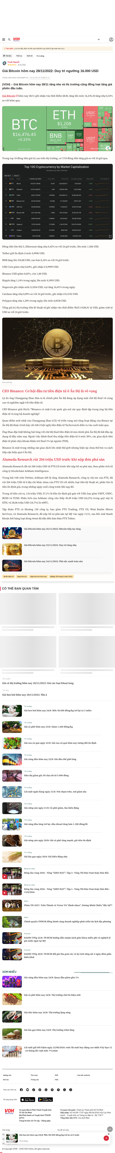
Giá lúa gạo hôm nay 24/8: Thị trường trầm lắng (49, 1029)
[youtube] (27, 1090)
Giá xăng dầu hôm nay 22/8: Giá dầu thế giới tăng (50, 759)
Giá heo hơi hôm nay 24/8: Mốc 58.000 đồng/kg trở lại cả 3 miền (57, 710)
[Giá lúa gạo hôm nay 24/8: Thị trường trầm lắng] (12, 1034)
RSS (56, 1075)
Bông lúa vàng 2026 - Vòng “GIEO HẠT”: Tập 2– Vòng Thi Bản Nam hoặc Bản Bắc (66, 872)
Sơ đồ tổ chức (63, 1130)
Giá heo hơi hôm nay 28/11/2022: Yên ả (24, 694)
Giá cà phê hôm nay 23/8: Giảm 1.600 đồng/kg (48, 726)
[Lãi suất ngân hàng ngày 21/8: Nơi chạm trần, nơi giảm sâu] (12, 792)
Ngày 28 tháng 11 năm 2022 (61, 576)
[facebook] (21, 1090)
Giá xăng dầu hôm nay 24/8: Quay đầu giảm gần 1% (51, 977)
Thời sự (19, 56)
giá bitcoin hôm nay (39, 576)
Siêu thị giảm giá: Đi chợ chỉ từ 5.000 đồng (46, 775)
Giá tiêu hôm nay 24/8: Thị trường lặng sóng (47, 1012)
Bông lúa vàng (29, 869)
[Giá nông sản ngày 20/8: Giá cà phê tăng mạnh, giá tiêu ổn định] (12, 841)
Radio (26, 901)
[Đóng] (108, 1134)
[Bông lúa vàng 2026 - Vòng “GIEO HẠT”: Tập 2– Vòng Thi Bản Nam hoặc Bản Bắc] (12, 873)
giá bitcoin (23, 576)
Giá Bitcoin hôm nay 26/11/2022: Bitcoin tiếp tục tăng (52, 528)
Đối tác (6, 1080)
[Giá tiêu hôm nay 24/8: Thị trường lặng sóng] (12, 1017)
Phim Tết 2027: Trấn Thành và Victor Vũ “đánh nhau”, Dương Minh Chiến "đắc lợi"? (68, 905)
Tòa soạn (34, 1075)
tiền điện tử (9, 576)
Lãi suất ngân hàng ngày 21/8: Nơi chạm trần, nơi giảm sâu (55, 791)
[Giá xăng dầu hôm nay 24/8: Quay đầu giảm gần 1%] (12, 982)
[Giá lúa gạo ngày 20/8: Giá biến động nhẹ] (12, 857)
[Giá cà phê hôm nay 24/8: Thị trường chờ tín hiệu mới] (12, 999)
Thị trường (40, 56)
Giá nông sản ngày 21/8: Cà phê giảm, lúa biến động (51, 807)
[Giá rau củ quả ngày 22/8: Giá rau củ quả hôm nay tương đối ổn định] (12, 743)
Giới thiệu (6, 1130)
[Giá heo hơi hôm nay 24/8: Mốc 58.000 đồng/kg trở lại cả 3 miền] (12, 711)
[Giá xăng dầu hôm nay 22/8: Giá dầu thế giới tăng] (12, 759)
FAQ (56, 1080)
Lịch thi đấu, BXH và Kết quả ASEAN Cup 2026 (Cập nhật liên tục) (39, 49)
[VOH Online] (16, 40)
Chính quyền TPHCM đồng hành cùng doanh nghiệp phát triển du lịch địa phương (67, 921)
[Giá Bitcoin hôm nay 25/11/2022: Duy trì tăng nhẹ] (12, 549)
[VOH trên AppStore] (28, 1100)
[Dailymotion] (71, 1090)
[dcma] (58, 1090)
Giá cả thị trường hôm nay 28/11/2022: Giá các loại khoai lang (38, 683)
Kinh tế (29, 56)
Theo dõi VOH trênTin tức (39, 77)
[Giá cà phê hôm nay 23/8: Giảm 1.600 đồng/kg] (12, 727)
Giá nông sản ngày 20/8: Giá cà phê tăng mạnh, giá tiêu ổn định (57, 840)
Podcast (27, 934)
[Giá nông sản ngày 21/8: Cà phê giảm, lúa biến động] (12, 808)
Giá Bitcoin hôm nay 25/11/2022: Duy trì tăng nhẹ (50, 545)
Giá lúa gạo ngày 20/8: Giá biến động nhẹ (45, 856)
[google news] (52, 1090)
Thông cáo (35, 1080)
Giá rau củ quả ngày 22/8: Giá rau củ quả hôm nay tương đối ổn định (60, 742)
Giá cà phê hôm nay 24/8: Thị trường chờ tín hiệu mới (52, 994)
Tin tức (8, 56)
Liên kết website (83, 1075)
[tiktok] (34, 1090)
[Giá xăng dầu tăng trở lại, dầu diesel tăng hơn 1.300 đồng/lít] (12, 824)
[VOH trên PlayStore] (45, 1100)
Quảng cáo (7, 1075)
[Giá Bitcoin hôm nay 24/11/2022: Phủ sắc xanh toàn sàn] (12, 565)
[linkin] (46, 1090)
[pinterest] (40, 1090)
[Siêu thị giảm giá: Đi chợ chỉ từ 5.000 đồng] (12, 776)
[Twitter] (64, 1090)
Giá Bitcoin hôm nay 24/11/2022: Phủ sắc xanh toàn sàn (53, 561)
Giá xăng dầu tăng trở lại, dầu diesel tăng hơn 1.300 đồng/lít (56, 824)
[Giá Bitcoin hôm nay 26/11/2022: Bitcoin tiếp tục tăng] (12, 533)
